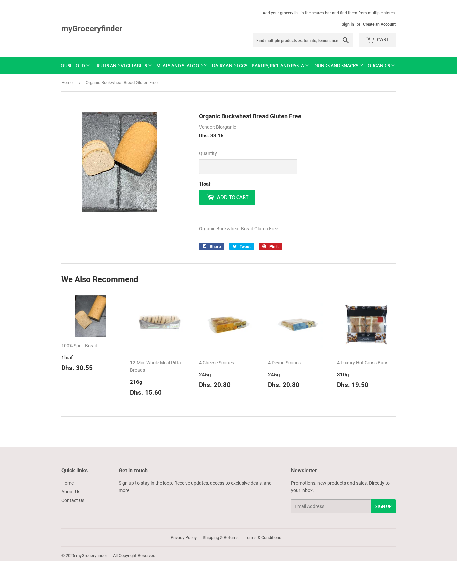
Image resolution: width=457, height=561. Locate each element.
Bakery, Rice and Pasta (278, 65)
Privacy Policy (184, 537)
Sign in (348, 24)
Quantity (208, 153)
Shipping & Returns (221, 537)
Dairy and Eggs (229, 65)
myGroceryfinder (91, 28)
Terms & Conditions (263, 537)
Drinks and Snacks (336, 65)
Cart (382, 39)
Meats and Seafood (180, 65)
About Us (70, 491)
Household (71, 65)
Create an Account (379, 24)
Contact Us (72, 500)
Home (67, 82)
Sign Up (383, 506)
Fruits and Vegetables (121, 65)
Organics (379, 65)
